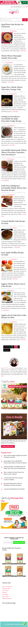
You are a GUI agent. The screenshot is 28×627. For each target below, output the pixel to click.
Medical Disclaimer (6, 598)
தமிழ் (24, 6)
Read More (23, 50)
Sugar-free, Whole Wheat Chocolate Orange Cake (11, 88)
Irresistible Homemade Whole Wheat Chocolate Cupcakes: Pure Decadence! (14, 152)
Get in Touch (5, 590)
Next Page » (6, 350)
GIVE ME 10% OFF (19, 542)
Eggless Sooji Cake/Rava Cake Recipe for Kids (13, 316)
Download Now (8, 446)
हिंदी (27, 6)
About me (4, 592)
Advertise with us (6, 588)
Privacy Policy (5, 596)
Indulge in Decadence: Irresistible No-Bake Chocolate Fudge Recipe (11, 118)
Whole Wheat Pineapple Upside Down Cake (11, 57)
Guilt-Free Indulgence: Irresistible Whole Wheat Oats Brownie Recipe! (14, 188)
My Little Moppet (14, 11)
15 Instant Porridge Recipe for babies (14, 489)
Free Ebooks (5, 594)
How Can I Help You (7, 586)
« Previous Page (7, 347)
